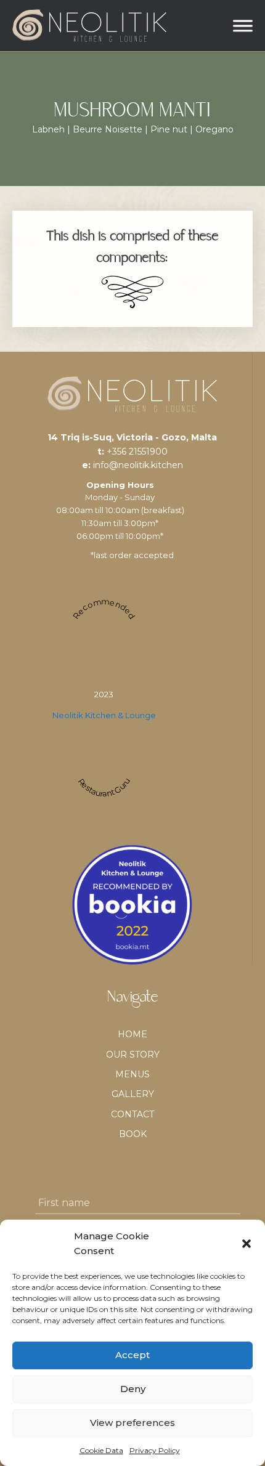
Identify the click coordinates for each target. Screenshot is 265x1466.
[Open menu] (243, 25)
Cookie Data (101, 1450)
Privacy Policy (154, 1450)
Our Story (133, 1054)
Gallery (133, 1094)
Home (132, 1034)
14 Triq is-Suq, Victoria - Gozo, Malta (132, 437)
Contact (132, 1114)
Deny (132, 1389)
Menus (132, 1074)
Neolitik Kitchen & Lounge (104, 715)
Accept (132, 1355)
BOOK (133, 1134)
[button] (246, 1243)
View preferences (132, 1422)
